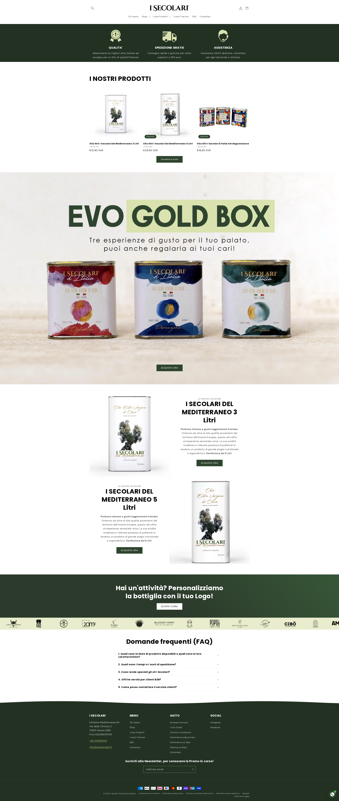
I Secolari (114, 794)
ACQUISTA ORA (169, 367)
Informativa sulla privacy (182, 737)
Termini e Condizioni (180, 732)
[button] (92, 8)
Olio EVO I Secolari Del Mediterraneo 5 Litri (168, 143)
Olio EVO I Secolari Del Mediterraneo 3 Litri (114, 143)
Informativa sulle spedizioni (228, 793)
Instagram (215, 722)
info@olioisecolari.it (100, 747)
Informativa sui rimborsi (149, 793)
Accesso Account (179, 722)
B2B (132, 742)
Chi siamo (135, 722)
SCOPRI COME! (169, 606)
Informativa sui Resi (180, 742)
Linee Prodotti (137, 732)
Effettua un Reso (178, 747)
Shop (132, 727)
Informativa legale (242, 796)
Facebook (215, 727)
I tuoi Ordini (176, 727)
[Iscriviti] (192, 769)
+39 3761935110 (98, 740)
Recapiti (246, 793)
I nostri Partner (137, 737)
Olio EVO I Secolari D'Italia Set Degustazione (223, 143)
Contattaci (135, 747)
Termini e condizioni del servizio (199, 793)
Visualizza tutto (169, 159)
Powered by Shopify (127, 794)
